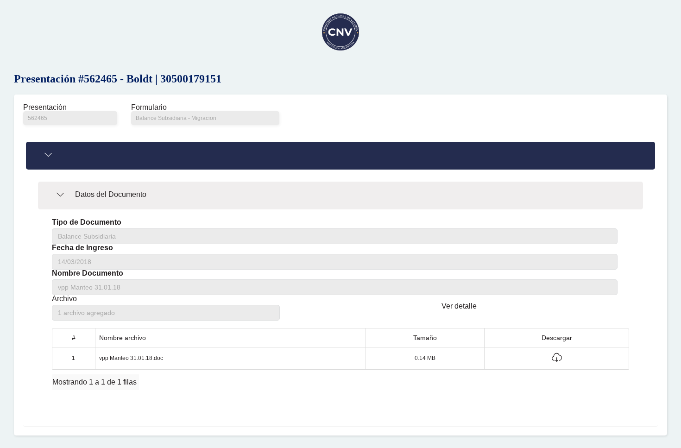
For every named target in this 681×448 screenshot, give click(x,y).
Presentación (45, 107)
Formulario (149, 107)
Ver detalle (459, 306)
